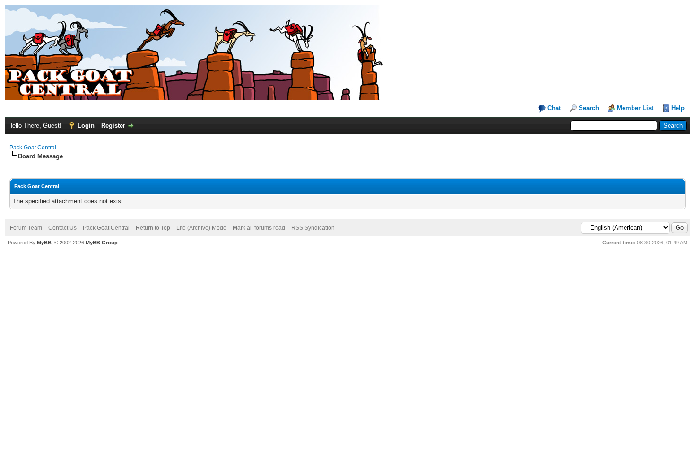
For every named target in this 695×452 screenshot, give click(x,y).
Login (86, 125)
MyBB (44, 242)
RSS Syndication (313, 228)
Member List (635, 108)
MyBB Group (102, 242)
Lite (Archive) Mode (201, 228)
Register (113, 125)
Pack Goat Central (32, 147)
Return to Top (153, 228)
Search (589, 108)
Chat (553, 108)
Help (678, 108)
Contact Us (62, 228)
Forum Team (26, 228)
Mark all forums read (259, 228)
